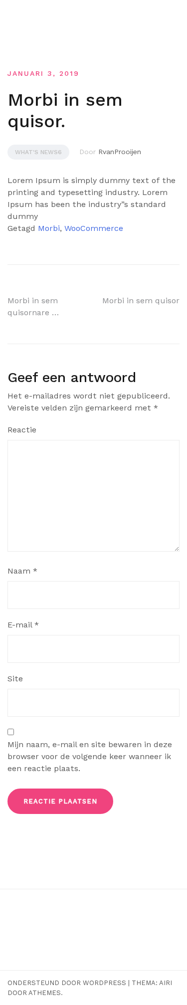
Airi (165, 983)
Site (15, 678)
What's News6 (38, 152)
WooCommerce (93, 228)
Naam (22, 571)
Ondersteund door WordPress (66, 983)
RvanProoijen (119, 152)
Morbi (49, 228)
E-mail (23, 624)
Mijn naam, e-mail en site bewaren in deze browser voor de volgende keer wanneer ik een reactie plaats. (89, 756)
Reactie (21, 429)
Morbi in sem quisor (141, 300)
